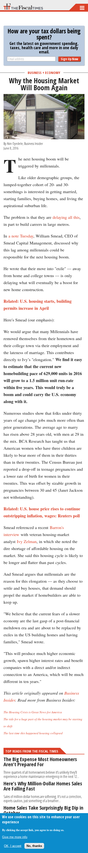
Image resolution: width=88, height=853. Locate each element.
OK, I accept (12, 846)
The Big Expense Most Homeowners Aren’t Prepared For (40, 762)
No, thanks (34, 846)
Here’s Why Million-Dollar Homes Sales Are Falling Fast (43, 786)
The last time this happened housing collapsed (33, 733)
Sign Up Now (69, 59)
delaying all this (66, 217)
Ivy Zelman (27, 541)
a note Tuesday (20, 236)
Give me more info (14, 837)
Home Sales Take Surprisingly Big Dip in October (43, 810)
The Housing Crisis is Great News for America (33, 712)
